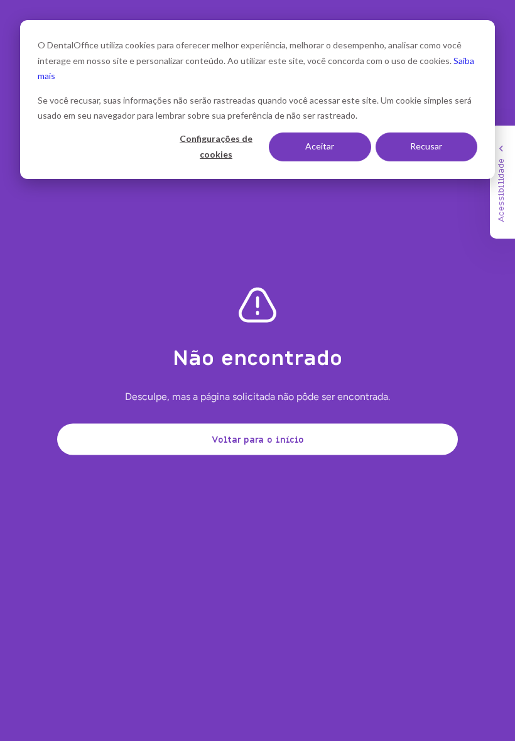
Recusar (426, 146)
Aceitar (319, 146)
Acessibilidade (500, 190)
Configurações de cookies (216, 146)
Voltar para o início (258, 438)
